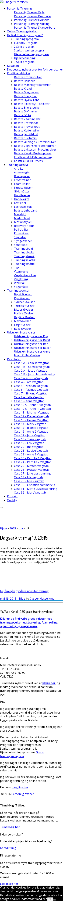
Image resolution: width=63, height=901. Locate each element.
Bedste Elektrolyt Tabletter (32, 104)
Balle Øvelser (22, 329)
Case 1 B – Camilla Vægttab (32, 367)
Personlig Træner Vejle (29, 12)
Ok (50, 899)
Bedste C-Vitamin (25, 138)
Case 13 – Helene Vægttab (31, 420)
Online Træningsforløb (22, 31)
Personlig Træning (19, 8)
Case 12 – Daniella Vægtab (31, 416)
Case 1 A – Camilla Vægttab (32, 363)
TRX (16, 268)
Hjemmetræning (25, 58)
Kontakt (12, 496)
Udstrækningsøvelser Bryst (32, 340)
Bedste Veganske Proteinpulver (35, 146)
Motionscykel (22, 222)
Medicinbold (22, 218)
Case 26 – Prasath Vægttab (32, 470)
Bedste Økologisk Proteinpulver (35, 142)
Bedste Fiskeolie (24, 81)
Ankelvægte (22, 172)
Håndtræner (22, 195)
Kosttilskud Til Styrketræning (33, 157)
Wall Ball (19, 283)
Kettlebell (20, 203)
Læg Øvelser (22, 325)
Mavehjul (20, 214)
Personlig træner (22, 794)
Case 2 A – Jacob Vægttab (30, 370)
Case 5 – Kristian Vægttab (31, 386)
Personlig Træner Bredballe (32, 16)
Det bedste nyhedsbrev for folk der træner (35, 69)
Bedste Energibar (25, 96)
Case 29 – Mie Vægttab (29, 481)
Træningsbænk (24, 256)
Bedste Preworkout (27, 127)
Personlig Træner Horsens (31, 20)
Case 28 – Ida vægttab (28, 477)
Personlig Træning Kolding (32, 24)
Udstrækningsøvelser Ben (31, 344)
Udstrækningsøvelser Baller (32, 348)
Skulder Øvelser (24, 302)
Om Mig (12, 500)
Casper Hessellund (42, 598)
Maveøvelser (22, 321)
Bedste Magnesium (26, 92)
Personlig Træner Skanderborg (34, 27)
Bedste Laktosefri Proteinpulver (35, 149)
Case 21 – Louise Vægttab (31, 450)
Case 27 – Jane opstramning (32, 473)
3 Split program (24, 62)
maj (21, 528)
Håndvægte (21, 199)
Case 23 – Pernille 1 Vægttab (32, 458)
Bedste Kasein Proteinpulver (32, 153)
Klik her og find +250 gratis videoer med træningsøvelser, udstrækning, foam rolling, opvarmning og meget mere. (29, 622)
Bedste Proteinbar (26, 123)
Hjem (3, 528)
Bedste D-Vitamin (25, 111)
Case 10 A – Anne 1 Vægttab (32, 405)
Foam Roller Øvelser (27, 355)
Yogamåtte (21, 287)
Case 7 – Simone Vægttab (30, 393)
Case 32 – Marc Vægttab (30, 492)
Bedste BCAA (22, 115)
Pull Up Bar (21, 229)
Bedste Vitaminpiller (27, 119)
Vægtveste (21, 271)
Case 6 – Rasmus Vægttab (31, 390)
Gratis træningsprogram (22, 754)
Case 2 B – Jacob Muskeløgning (34, 374)
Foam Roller (22, 184)
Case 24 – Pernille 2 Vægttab (32, 462)
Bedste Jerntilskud (26, 134)
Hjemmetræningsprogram (31, 54)
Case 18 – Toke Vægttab (30, 439)
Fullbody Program (25, 43)
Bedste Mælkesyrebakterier (32, 85)
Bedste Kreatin (23, 88)
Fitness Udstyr (23, 188)
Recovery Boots (24, 226)
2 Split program (24, 47)
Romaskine (21, 233)
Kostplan (13, 66)
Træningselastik (25, 260)
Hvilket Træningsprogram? (25, 35)
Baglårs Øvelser (24, 317)
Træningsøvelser (18, 290)
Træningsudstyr (17, 165)
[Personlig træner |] (14, 2)
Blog (22, 598)
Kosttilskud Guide (18, 73)
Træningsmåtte (24, 264)
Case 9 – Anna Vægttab (29, 401)
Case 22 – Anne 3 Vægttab (31, 454)
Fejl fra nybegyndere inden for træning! (24, 591)
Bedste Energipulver (27, 107)
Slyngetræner (23, 241)
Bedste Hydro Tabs (26, 100)
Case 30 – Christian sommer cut (34, 485)
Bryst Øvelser (23, 294)
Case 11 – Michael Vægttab (31, 412)
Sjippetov (20, 237)
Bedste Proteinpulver (28, 77)
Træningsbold (23, 248)
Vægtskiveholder (25, 275)
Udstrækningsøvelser (21, 332)
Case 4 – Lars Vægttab (28, 382)
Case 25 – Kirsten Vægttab (31, 466)
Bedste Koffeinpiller (27, 130)
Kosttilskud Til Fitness (28, 161)
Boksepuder (22, 176)
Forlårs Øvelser (24, 313)
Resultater (14, 359)
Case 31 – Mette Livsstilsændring (35, 489)
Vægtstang (21, 279)
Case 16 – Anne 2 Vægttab (31, 431)
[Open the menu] (1, 507)
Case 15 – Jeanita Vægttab (31, 428)
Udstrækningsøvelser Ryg (31, 336)
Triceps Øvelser (24, 306)
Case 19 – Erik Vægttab (29, 443)
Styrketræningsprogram (30, 50)
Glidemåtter (21, 191)
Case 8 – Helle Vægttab (29, 397)
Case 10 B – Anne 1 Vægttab (32, 409)
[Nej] (54, 899)
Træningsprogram (26, 39)
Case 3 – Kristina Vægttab (31, 378)
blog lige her (20, 787)
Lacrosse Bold (23, 207)
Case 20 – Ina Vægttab (28, 447)
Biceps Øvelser (23, 309)
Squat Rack (21, 245)
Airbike (18, 168)
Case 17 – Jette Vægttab (29, 435)
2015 (13, 528)
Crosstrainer (22, 180)
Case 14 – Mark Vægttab (30, 424)
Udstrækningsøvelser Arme (32, 351)
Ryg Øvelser (22, 298)
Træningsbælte (24, 252)
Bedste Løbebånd (25, 210)
